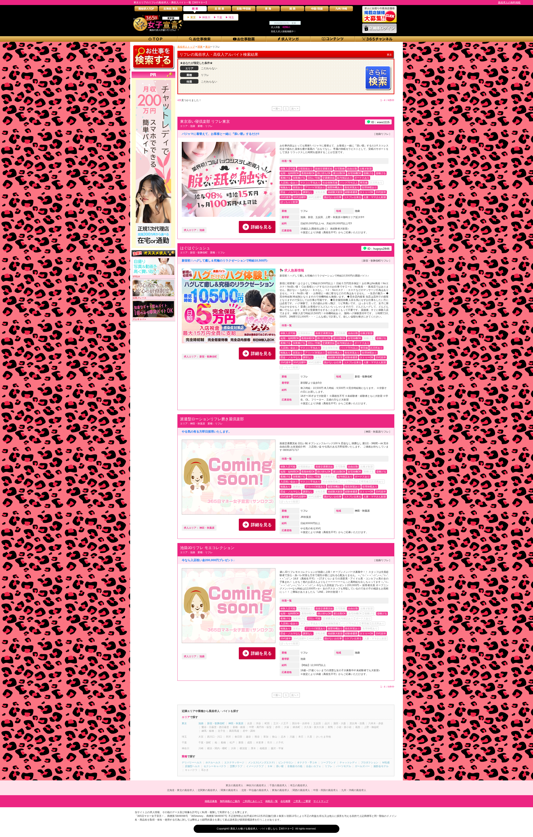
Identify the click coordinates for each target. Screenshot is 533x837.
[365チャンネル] (377, 39)
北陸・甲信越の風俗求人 (255, 790)
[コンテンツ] (333, 39)
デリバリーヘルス (192, 762)
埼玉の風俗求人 (299, 785)
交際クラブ (236, 766)
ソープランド (328, 762)
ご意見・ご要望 (302, 801)
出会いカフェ (313, 766)
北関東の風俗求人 (208, 790)
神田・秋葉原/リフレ (377, 431)
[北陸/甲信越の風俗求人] (243, 9)
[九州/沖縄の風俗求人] (341, 9)
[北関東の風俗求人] (219, 9)
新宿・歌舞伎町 (363, 376)
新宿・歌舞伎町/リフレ (376, 260)
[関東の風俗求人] (195, 9)
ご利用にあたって (253, 801)
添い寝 (280, 766)
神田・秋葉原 (362, 510)
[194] (153, 79)
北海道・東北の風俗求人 (180, 790)
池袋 (357, 211)
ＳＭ (269, 766)
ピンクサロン (285, 762)
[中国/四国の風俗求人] (317, 9)
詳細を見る (261, 227)
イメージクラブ (255, 766)
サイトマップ (320, 801)
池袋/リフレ (382, 134)
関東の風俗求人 (229, 790)
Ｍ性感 (386, 762)
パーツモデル (343, 766)
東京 (193, 17)
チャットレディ (348, 762)
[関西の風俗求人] (292, 9)
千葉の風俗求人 (278, 785)
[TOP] (155, 39)
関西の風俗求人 (301, 790)
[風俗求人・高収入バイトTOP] (146, 9)
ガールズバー (362, 766)
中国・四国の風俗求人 (325, 790)
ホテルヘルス (212, 762)
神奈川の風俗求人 (256, 785)
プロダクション (369, 762)
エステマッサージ (234, 762)
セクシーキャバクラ (215, 766)
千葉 (219, 17)
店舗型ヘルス (192, 766)
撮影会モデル (381, 766)
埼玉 (231, 17)
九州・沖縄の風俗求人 (353, 790)
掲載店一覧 (271, 801)
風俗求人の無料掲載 (509, 2)
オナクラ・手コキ (307, 762)
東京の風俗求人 (234, 785)
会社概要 (285, 801)
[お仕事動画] (244, 39)
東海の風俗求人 (280, 790)
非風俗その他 (294, 766)
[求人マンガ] (288, 39)
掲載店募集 (211, 801)
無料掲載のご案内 (230, 801)
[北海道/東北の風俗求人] (170, 9)
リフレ (304, 211)
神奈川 (206, 17)
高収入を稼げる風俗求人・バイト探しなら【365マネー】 (262, 828)
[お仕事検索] (200, 39)
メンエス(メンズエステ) (261, 762)
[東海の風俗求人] (268, 9)
